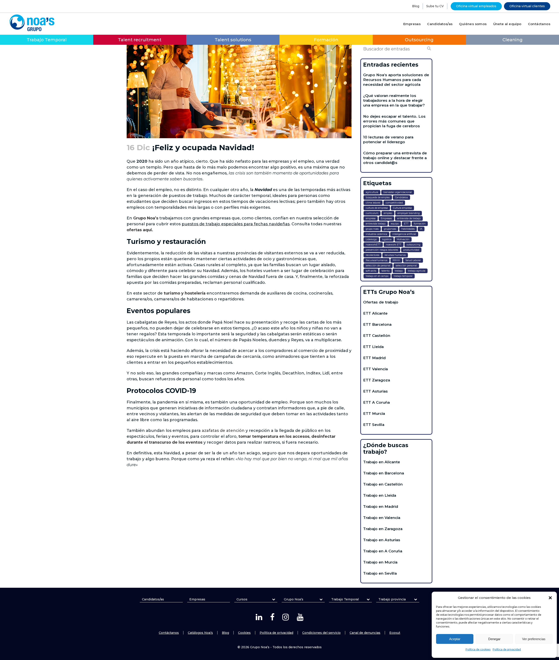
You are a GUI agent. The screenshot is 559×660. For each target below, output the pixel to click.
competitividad (394, 202)
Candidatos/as (153, 599)
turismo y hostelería (184, 293)
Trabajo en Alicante (381, 462)
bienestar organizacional (397, 192)
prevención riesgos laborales (382, 249)
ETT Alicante (375, 313)
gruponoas (390, 228)
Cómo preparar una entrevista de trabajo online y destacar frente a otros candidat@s (395, 158)
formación (420, 223)
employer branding (408, 213)
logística (387, 239)
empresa (371, 218)
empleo (388, 213)
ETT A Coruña (376, 402)
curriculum (372, 213)
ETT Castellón (376, 335)
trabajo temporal (403, 275)
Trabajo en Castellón (383, 484)
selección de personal (378, 265)
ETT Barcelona (377, 324)
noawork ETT (393, 244)
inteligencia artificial (404, 234)
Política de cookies (478, 649)
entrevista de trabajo (409, 218)
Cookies (244, 632)
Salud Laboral (413, 260)
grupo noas (372, 228)
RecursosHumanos (376, 260)
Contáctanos (169, 632)
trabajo (399, 270)
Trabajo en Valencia (381, 517)
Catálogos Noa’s (200, 632)
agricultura (372, 192)
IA (421, 228)
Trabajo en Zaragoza (382, 529)
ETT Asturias (375, 391)
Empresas (386, 218)
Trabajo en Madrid (380, 506)
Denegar (494, 639)
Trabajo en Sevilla (380, 573)
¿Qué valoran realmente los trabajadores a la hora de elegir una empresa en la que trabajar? (394, 100)
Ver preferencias (533, 639)
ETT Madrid (374, 358)
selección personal (406, 265)
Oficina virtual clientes (527, 6)
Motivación (403, 239)
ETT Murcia (374, 413)
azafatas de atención (223, 430)
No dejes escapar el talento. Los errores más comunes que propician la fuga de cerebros (394, 121)
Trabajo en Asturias (381, 540)
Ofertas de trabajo (380, 302)
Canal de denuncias (365, 632)
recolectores (372, 255)
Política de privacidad (507, 649)
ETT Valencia (375, 369)
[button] (550, 598)
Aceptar (454, 639)
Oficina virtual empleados (476, 6)
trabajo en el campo (377, 275)
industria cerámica (376, 234)
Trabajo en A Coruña (382, 551)
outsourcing (413, 244)
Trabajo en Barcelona (383, 473)
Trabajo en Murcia (380, 562)
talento (385, 270)
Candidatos (401, 197)
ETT (406, 223)
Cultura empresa (402, 207)
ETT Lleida (373, 347)
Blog (415, 6)
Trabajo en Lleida (379, 495)
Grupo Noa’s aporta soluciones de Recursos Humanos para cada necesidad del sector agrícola (396, 80)
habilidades (408, 228)
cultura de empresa (377, 207)
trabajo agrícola (416, 270)
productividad (411, 249)
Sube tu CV (435, 6)
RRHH (396, 260)
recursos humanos (395, 255)
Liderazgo (371, 239)
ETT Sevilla (373, 424)
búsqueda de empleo (378, 197)
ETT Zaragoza (376, 380)
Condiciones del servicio (321, 632)
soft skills (371, 270)
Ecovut (394, 632)
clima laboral (373, 202)
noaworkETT (373, 244)
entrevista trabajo (376, 223)
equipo (395, 223)
